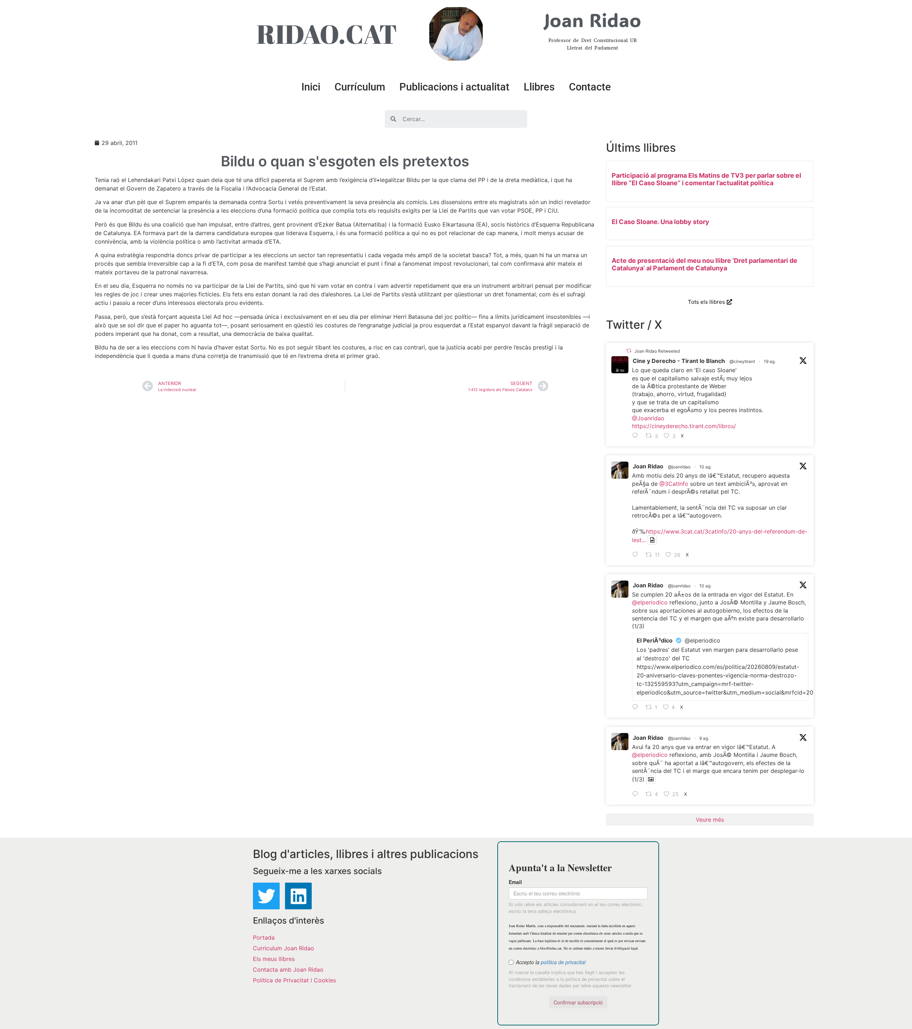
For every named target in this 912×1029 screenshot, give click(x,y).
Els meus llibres (274, 958)
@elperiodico (650, 602)
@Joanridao (648, 418)
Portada (264, 937)
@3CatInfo (673, 483)
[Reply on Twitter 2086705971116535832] (637, 707)
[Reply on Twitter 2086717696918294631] (637, 555)
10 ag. (705, 466)
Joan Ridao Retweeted (657, 351)
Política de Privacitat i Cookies (294, 980)
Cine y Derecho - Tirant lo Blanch (679, 360)
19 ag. (770, 361)
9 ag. (704, 738)
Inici (310, 87)
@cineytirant (742, 361)
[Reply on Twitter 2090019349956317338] (637, 436)
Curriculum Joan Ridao (283, 948)
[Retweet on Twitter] (628, 350)
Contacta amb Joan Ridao (288, 969)
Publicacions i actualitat (454, 87)
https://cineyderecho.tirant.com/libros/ (684, 426)
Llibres (539, 87)
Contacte (590, 87)
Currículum (360, 87)
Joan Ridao (648, 466)
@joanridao (679, 466)
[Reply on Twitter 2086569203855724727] (637, 794)
